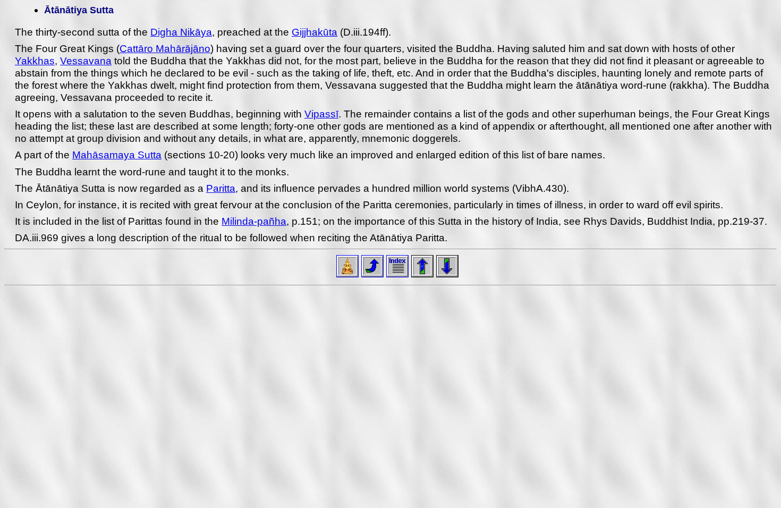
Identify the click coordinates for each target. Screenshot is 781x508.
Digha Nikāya (181, 32)
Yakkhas (35, 60)
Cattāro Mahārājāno (165, 48)
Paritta (220, 188)
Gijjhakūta (314, 32)
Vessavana (86, 60)
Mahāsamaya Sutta (117, 154)
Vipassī (321, 114)
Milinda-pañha (254, 221)
